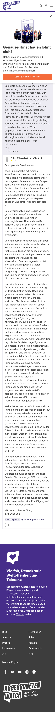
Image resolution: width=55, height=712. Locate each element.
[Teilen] (7, 525)
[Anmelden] (46, 5)
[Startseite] (11, 5)
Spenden (7, 637)
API (4, 653)
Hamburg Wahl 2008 (34, 519)
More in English (10, 662)
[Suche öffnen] (40, 5)
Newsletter (35, 631)
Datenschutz (35, 648)
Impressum (8, 648)
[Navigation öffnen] (51, 5)
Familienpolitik (12, 519)
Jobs (31, 637)
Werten (20, 614)
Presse (6, 642)
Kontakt (33, 642)
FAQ (31, 653)
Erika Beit (37, 158)
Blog (4, 631)
